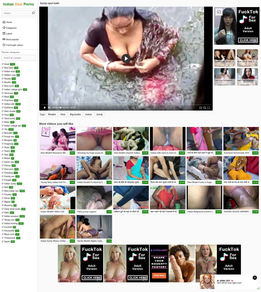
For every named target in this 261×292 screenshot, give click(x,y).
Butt (8, 187)
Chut (8, 115)
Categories (11, 28)
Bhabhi (52, 114)
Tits (8, 129)
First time (11, 100)
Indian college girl (15, 125)
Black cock (11, 234)
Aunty (100, 114)
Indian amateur (14, 216)
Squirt (9, 241)
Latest (9, 33)
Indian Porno (18, 4)
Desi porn (11, 169)
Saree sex (11, 162)
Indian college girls (15, 89)
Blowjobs (10, 140)
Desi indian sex (14, 191)
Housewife (11, 230)
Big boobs (75, 114)
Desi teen (11, 68)
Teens (9, 151)
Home (9, 22)
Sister (9, 147)
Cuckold (9, 227)
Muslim (10, 82)
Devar (9, 198)
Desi (62, 114)
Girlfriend (11, 107)
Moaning (10, 205)
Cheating (10, 172)
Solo (8, 154)
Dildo (9, 212)
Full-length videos (14, 45)
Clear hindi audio (14, 209)
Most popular (12, 39)
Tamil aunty (12, 118)
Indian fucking (13, 223)
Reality (9, 78)
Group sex (11, 136)
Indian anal (11, 71)
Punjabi (10, 180)
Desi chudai (12, 111)
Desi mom (11, 86)
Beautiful (10, 133)
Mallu (9, 122)
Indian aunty (13, 183)
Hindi (9, 64)
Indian (88, 114)
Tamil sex (11, 93)
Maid (8, 96)
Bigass (9, 201)
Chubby (10, 194)
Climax (9, 165)
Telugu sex (11, 220)
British (9, 158)
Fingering (11, 144)
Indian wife (12, 104)
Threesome (12, 238)
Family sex (11, 176)
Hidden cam (11, 75)
